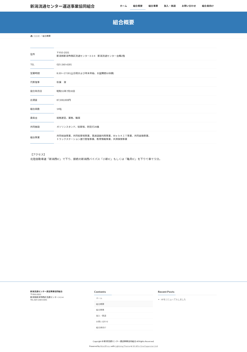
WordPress (105, 346)
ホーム (99, 298)
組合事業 (100, 310)
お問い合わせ (102, 321)
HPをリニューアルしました (173, 299)
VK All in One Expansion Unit (145, 346)
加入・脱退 (101, 315)
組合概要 (100, 304)
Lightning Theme (122, 346)
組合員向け (101, 327)
